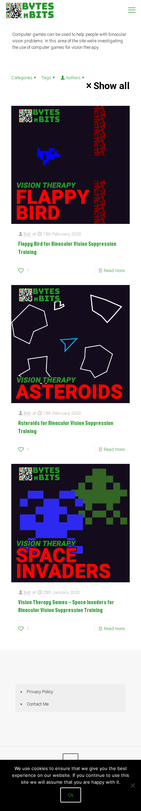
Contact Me (38, 704)
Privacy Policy (40, 691)
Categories (22, 77)
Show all (111, 85)
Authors (73, 77)
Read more (114, 270)
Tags (46, 77)
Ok (71, 795)
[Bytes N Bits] (29, 10)
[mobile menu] (132, 10)
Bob (27, 234)
